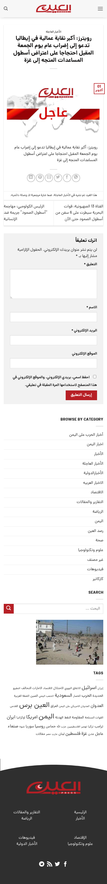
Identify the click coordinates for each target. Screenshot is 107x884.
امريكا (32, 717)
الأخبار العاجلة (53, 32)
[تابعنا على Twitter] (57, 864)
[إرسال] (9, 609)
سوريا (30, 727)
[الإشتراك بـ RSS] (49, 864)
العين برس (34, 705)
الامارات (37, 688)
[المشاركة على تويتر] (58, 178)
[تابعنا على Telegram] (41, 864)
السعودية (63, 695)
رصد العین (95, 531)
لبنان (61, 734)
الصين (34, 696)
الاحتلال (58, 688)
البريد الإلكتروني (84, 330)
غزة (84, 734)
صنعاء (13, 726)
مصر (48, 734)
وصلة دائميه (19, 195)
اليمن (46, 717)
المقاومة (78, 717)
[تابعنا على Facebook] (65, 864)
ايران (11, 717)
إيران (100, 688)
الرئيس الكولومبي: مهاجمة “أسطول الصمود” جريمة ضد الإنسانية (25, 213)
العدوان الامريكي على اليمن (74, 706)
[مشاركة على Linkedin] (31, 178)
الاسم (91, 307)
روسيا (40, 726)
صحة (99, 541)
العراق (54, 706)
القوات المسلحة (94, 718)
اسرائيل (89, 688)
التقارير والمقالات (90, 502)
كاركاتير (98, 579)
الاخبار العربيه (93, 483)
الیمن (99, 521)
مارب (54, 734)
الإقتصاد (80, 838)
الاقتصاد (97, 493)
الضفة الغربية (21, 696)
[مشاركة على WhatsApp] (76, 178)
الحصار (77, 696)
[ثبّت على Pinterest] (40, 178)
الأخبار (98, 454)
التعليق (90, 264)
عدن (91, 734)
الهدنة (59, 717)
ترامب (99, 726)
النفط (67, 717)
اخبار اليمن (95, 444)
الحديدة (98, 696)
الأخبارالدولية (93, 473)
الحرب (87, 696)
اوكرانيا (20, 717)
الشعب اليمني (46, 696)
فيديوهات (95, 569)
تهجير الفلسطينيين (77, 727)
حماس (51, 727)
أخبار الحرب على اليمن (86, 435)
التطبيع (16, 689)
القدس (14, 706)
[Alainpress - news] (53, 8)
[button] (100, 8)
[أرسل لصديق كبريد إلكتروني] (49, 178)
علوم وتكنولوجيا (90, 550)
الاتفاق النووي (72, 688)
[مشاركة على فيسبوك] (67, 178)
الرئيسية (80, 813)
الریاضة (98, 512)
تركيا (91, 726)
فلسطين (72, 734)
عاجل (99, 734)
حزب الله (61, 727)
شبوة (22, 727)
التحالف (26, 688)
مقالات (40, 734)
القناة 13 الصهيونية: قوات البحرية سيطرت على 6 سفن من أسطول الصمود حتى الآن (79, 213)
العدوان (97, 706)
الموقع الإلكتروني (84, 354)
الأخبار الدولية (26, 844)
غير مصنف (95, 560)
